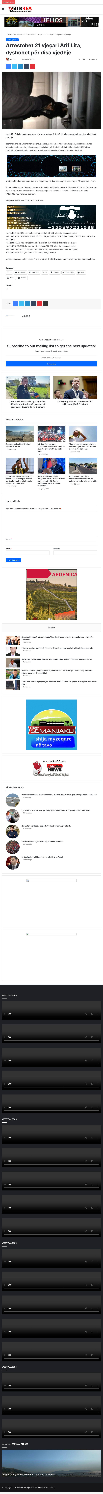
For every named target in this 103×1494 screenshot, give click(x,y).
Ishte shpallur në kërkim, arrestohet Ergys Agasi (42, 869)
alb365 (13, 60)
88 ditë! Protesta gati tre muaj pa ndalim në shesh (42, 854)
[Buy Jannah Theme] (51, 21)
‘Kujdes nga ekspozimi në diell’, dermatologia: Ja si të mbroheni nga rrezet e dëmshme (82, 458)
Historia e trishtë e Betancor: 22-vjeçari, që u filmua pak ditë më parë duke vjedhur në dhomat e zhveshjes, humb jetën (20, 492)
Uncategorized (19, 34)
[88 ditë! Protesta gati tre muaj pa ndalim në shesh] (13, 859)
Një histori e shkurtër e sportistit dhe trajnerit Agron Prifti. (46, 838)
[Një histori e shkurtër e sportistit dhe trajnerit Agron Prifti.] (13, 844)
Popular (51, 640)
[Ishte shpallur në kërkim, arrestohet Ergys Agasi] (13, 875)
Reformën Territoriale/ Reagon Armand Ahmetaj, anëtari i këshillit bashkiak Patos (56, 671)
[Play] (5, 1011)
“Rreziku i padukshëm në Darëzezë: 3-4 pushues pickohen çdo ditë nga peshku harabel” (59, 807)
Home (9, 34)
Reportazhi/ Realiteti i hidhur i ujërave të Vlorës (29, 1134)
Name (9, 551)
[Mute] (94, 1011)
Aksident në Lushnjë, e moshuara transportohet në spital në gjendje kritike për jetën (83, 490)
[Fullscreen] (98, 1011)
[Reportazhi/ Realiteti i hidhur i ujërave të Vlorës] (20, 446)
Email (9, 561)
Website (56, 561)
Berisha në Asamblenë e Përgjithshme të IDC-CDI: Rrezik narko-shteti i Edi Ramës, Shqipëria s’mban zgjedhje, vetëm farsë (51, 493)
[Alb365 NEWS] (20, 9)
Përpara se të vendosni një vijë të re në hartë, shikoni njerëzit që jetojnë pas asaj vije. (57, 660)
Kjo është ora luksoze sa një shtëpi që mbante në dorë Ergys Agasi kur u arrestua (55, 822)
